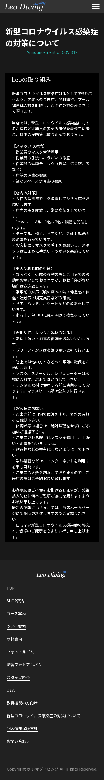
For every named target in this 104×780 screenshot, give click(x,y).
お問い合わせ (18, 741)
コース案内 (16, 613)
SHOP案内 (16, 600)
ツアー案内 (16, 626)
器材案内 (14, 639)
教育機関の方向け (22, 703)
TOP (11, 588)
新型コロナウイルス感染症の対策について (43, 715)
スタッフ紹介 (18, 677)
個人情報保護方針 (22, 728)
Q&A (11, 690)
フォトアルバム (20, 652)
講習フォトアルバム (24, 664)
